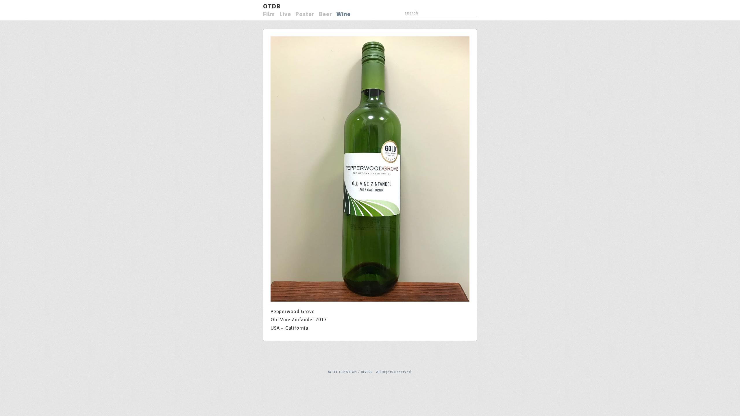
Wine (343, 14)
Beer (325, 14)
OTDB (271, 6)
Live (285, 14)
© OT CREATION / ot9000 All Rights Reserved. (370, 372)
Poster (304, 14)
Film (269, 14)
